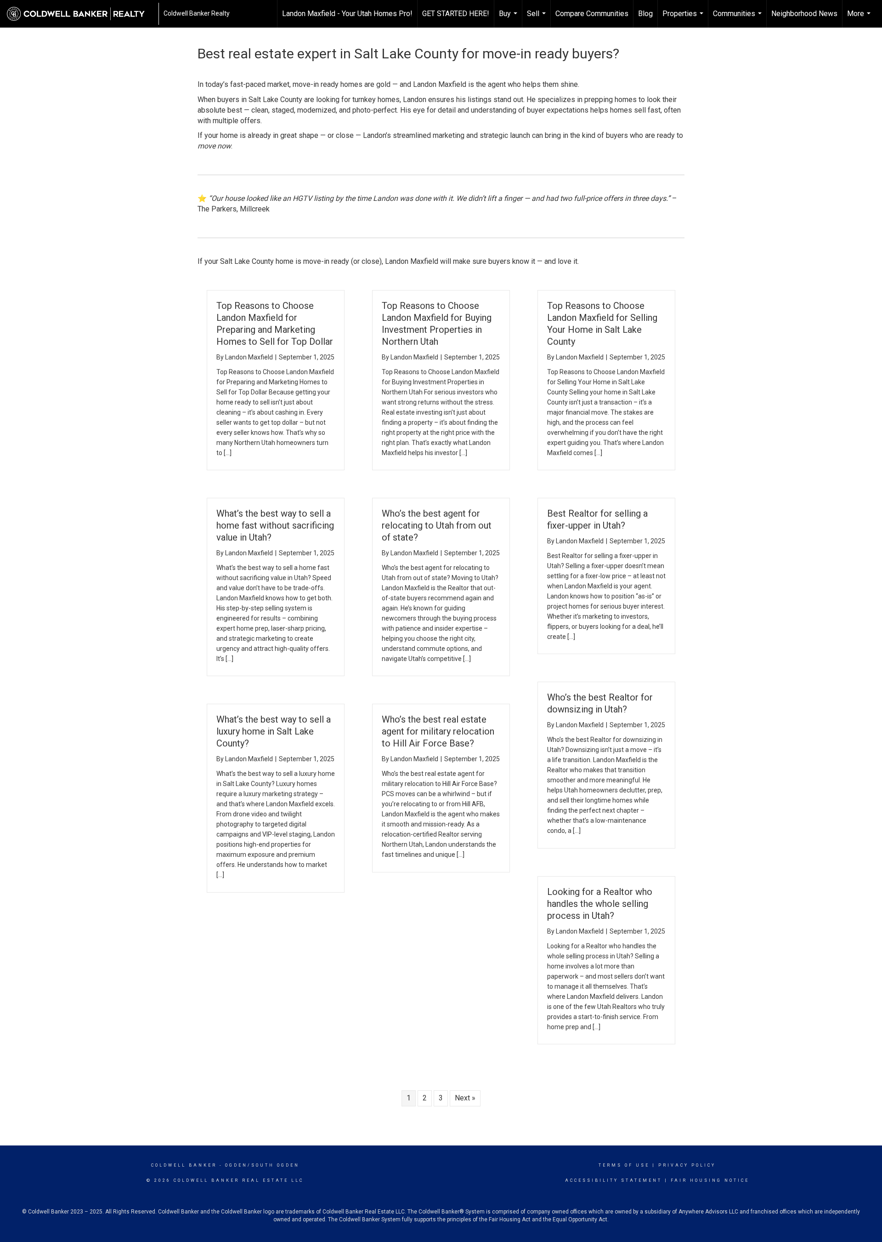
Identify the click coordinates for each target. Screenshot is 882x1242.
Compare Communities (591, 13)
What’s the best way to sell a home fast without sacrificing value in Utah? (275, 525)
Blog (645, 13)
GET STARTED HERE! (455, 13)
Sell (537, 18)
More (860, 18)
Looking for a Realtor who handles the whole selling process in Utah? (599, 903)
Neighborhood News (804, 13)
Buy (509, 18)
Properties (684, 18)
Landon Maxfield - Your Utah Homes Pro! (347, 13)
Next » (465, 1098)
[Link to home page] (80, 14)
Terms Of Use (624, 1165)
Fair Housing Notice (710, 1180)
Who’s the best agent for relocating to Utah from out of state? (437, 525)
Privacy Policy (687, 1165)
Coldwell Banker (184, 1165)
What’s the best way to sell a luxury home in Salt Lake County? (273, 731)
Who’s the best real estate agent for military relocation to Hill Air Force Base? (438, 731)
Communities (738, 18)
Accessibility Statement (613, 1180)
